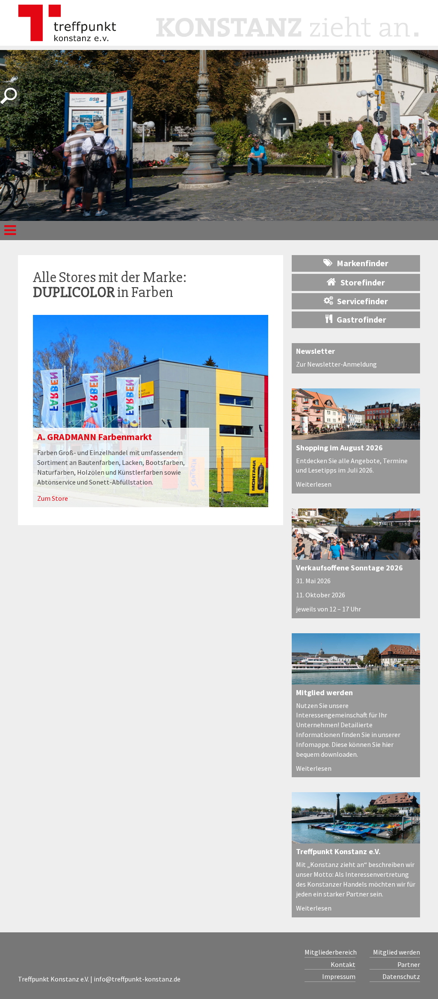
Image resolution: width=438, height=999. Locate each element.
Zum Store (52, 498)
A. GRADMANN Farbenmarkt (94, 437)
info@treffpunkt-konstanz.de (137, 979)
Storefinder (362, 282)
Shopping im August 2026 (339, 447)
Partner (408, 964)
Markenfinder (362, 263)
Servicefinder (362, 301)
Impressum (338, 976)
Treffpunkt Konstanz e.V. (338, 851)
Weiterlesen (313, 484)
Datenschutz (401, 976)
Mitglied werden (324, 692)
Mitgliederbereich (330, 952)
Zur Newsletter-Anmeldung (336, 364)
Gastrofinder (361, 319)
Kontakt (343, 964)
